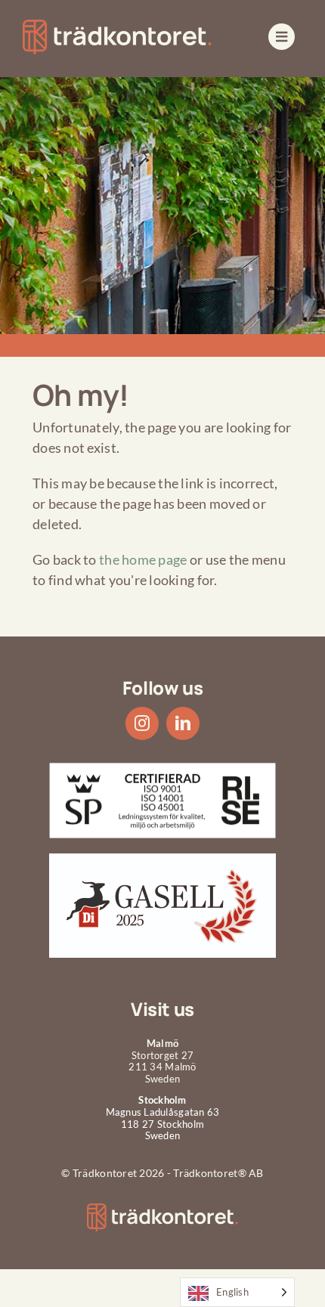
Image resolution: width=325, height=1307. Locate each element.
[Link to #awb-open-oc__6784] (281, 36)
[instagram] (142, 723)
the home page (143, 559)
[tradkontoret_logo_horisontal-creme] (162, 1210)
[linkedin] (183, 723)
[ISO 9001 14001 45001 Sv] (162, 769)
